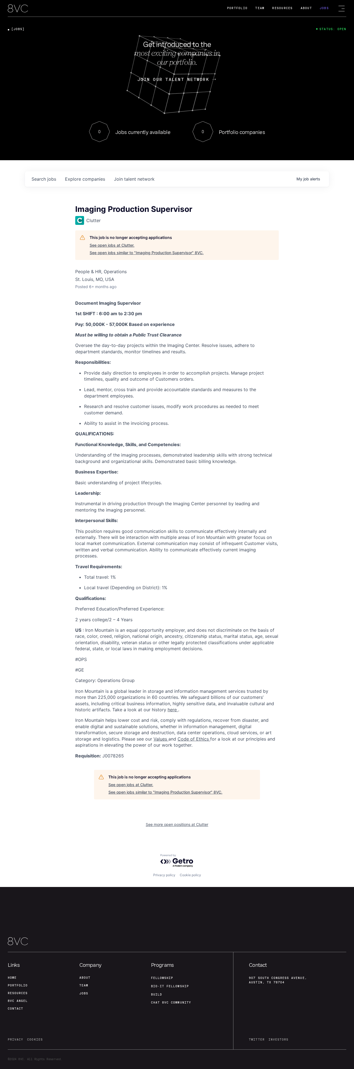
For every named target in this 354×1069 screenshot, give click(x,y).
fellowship (162, 978)
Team (259, 8)
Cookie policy (190, 875)
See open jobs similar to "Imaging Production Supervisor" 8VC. (147, 252)
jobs (44, 179)
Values (160, 739)
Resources (282, 8)
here (173, 709)
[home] (18, 8)
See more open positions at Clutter (177, 824)
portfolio (18, 985)
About (306, 8)
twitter (256, 1039)
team (83, 985)
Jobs (324, 8)
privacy (15, 1039)
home (12, 978)
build (156, 994)
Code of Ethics (194, 739)
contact (15, 1008)
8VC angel (18, 1001)
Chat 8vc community (171, 1002)
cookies (35, 1039)
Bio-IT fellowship (170, 986)
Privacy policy (164, 875)
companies (85, 179)
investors (278, 1039)
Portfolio (237, 8)
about (84, 978)
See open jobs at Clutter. (112, 245)
